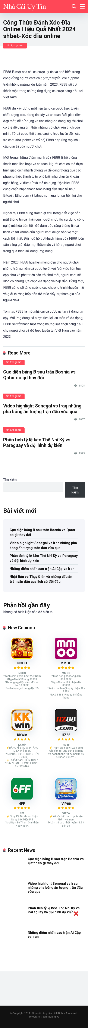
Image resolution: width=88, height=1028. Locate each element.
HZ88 (66, 735)
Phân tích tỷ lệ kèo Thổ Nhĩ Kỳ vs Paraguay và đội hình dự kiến (36, 442)
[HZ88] (66, 730)
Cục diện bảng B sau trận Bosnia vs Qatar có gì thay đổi (39, 374)
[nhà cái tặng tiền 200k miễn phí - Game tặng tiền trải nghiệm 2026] (24, 6)
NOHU (22, 663)
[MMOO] (66, 658)
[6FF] (22, 798)
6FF (22, 804)
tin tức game (14, 45)
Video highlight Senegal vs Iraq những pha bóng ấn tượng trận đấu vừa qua (42, 408)
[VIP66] (66, 798)
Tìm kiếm (10, 480)
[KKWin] (22, 730)
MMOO (66, 663)
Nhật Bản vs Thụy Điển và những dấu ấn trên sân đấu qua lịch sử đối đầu (41, 579)
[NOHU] (22, 658)
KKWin (22, 735)
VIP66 (66, 804)
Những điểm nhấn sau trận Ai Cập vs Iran (42, 569)
